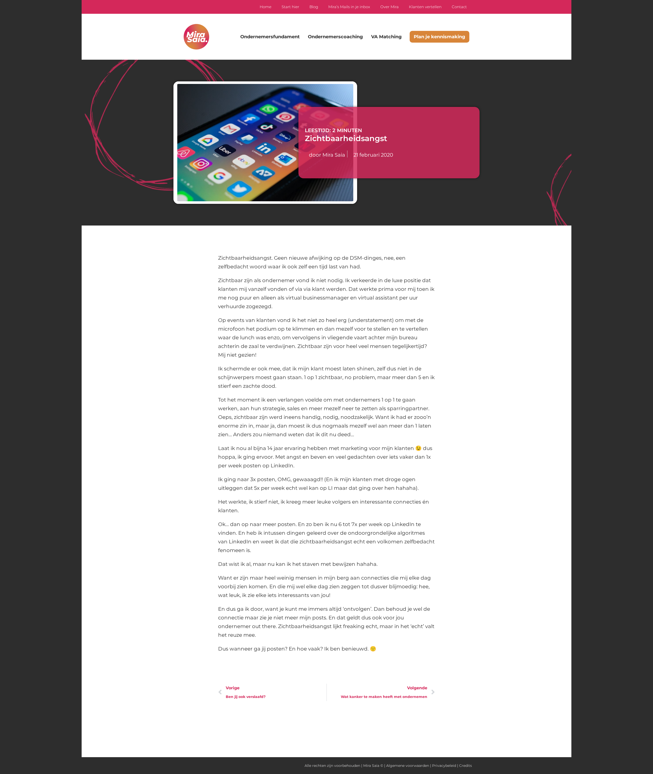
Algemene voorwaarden (407, 765)
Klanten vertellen (425, 6)
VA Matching (386, 37)
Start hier (290, 6)
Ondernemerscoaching (335, 37)
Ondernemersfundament (270, 37)
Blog (313, 6)
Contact (459, 6)
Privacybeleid (444, 765)
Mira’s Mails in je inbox (349, 6)
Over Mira (389, 6)
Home (265, 6)
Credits (465, 765)
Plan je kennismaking (439, 37)
